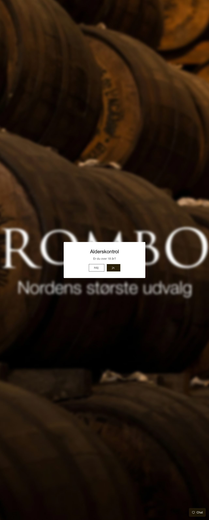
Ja (113, 268)
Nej (96, 268)
